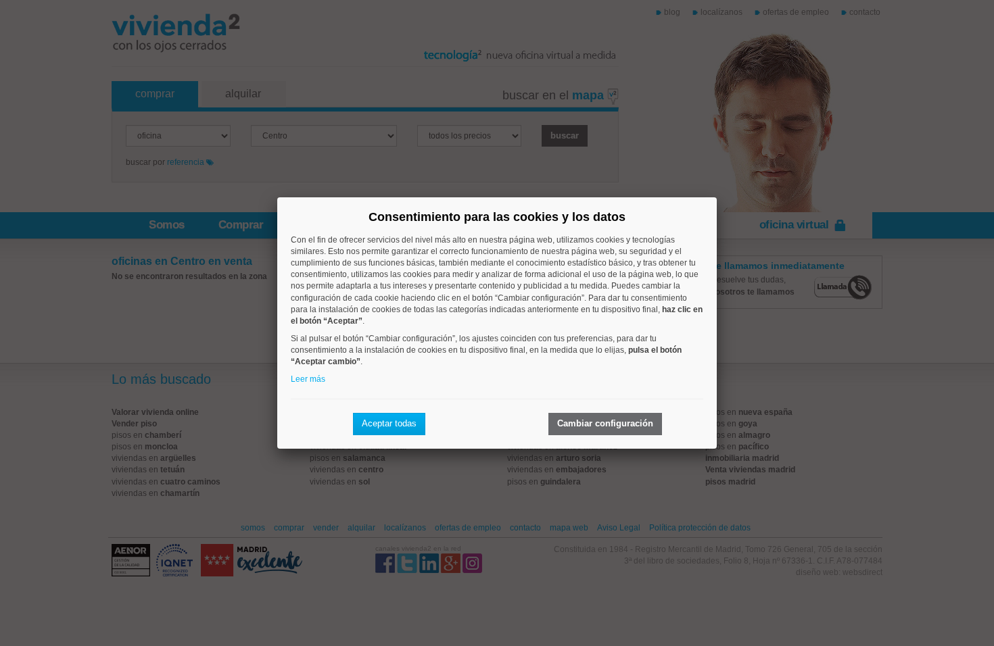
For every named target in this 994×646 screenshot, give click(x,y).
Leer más (308, 379)
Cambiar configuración (605, 423)
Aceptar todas (389, 423)
